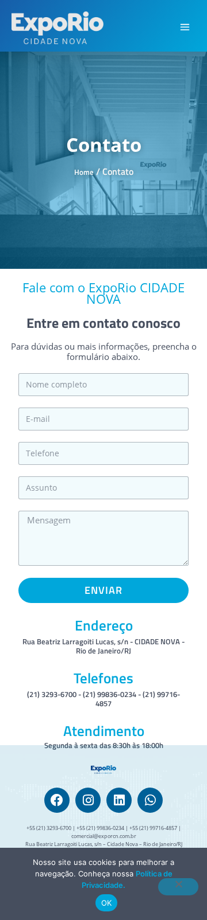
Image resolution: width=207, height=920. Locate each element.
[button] (185, 28)
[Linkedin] (119, 800)
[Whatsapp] (150, 800)
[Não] (178, 886)
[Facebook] (57, 800)
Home (84, 172)
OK (106, 902)
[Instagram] (88, 800)
